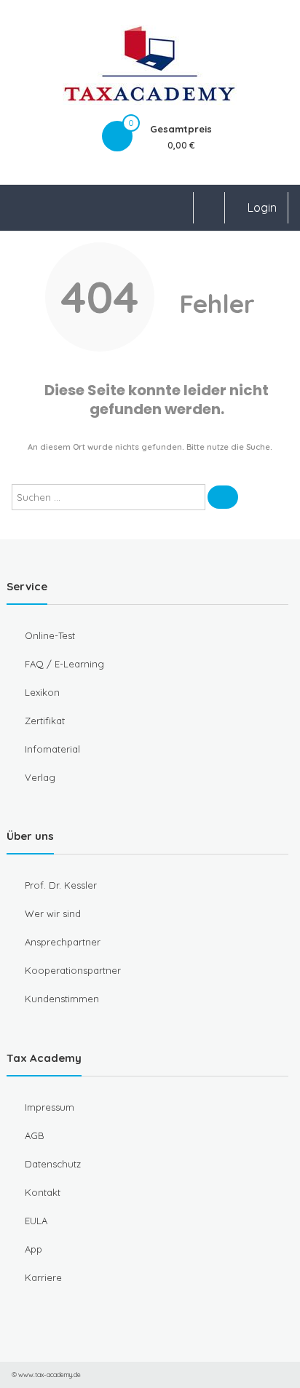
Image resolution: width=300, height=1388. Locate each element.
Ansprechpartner (62, 942)
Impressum (49, 1107)
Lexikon (42, 692)
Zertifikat (45, 720)
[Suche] (223, 497)
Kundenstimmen (62, 998)
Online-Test (50, 635)
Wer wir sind (53, 913)
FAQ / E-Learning (64, 664)
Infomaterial (52, 749)
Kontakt (42, 1192)
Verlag (40, 777)
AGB (34, 1135)
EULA (36, 1220)
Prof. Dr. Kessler (61, 885)
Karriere (43, 1277)
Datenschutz (53, 1164)
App (33, 1249)
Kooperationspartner (73, 970)
